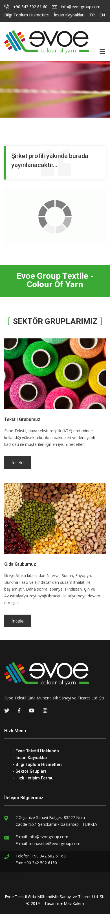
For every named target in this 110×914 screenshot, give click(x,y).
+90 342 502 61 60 (29, 6)
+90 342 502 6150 (40, 862)
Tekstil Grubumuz (22, 419)
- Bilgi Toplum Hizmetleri (37, 764)
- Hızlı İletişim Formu (33, 778)
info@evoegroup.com (80, 6)
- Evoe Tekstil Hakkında (36, 750)
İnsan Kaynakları (69, 15)
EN (102, 15)
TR (92, 15)
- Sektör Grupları (29, 771)
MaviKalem (74, 903)
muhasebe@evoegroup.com (54, 843)
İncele (18, 462)
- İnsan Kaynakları (31, 757)
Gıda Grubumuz (20, 564)
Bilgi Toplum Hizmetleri (26, 15)
